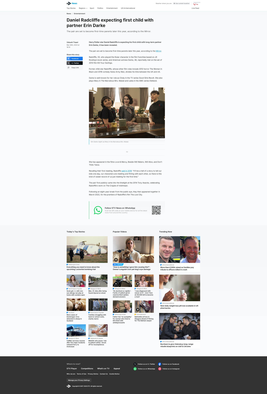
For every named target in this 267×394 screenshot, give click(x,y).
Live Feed (195, 8)
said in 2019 (127, 171)
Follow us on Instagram (171, 369)
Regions (82, 8)
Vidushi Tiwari (72, 42)
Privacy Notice (93, 374)
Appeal (117, 368)
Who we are (71, 374)
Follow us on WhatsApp (146, 369)
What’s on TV (103, 368)
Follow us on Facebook (170, 364)
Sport (92, 8)
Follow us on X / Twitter (146, 364)
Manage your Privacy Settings (79, 380)
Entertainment (112, 8)
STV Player (72, 368)
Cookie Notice (114, 374)
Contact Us (104, 374)
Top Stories (71, 8)
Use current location (182, 3)
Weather (158, 3)
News (69, 14)
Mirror (158, 51)
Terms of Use (81, 374)
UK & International (128, 8)
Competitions (87, 368)
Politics (100, 8)
